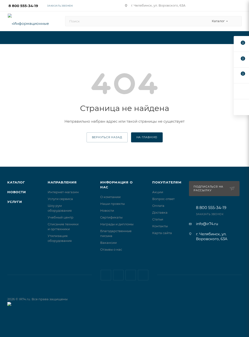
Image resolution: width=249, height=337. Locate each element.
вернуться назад (107, 137)
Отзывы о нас (111, 249)
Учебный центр (60, 217)
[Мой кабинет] (239, 6)
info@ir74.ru (207, 223)
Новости (16, 192)
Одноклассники (143, 275)
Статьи (157, 219)
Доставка (160, 212)
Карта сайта (162, 233)
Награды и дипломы (116, 224)
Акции (157, 192)
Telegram (118, 275)
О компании (110, 197)
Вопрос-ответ (163, 199)
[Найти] (236, 21)
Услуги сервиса (60, 199)
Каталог (16, 182)
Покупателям (167, 182)
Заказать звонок (60, 5)
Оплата (158, 206)
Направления (62, 182)
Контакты (160, 226)
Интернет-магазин (63, 192)
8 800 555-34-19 (23, 5)
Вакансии (108, 243)
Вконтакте (106, 275)
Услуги (14, 202)
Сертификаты (111, 217)
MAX (130, 275)
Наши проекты (112, 204)
